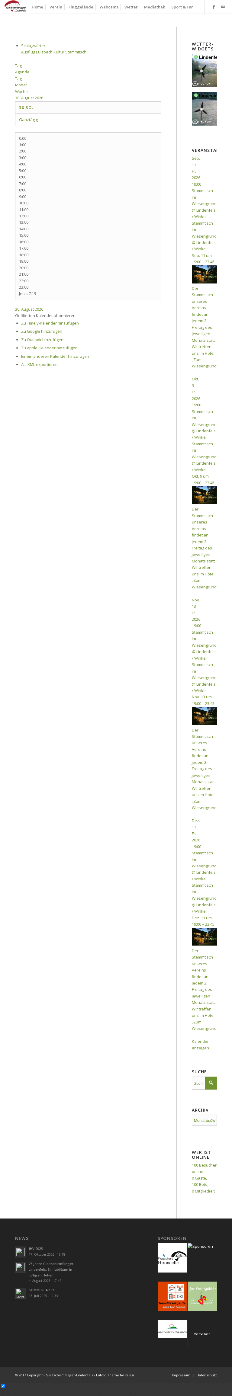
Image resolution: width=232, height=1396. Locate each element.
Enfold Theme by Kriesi (115, 1375)
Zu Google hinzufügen (41, 331)
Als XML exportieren (39, 364)
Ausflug (28, 52)
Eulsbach (44, 52)
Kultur (59, 52)
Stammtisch (75, 52)
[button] (45, 315)
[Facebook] (213, 6)
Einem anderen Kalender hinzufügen (55, 356)
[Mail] (222, 6)
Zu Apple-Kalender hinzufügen (49, 348)
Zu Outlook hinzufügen (42, 339)
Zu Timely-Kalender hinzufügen (50, 323)
